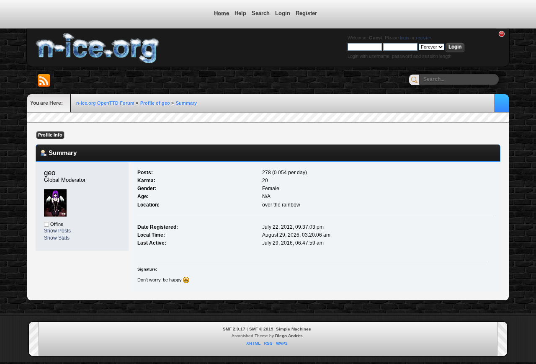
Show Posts (57, 231)
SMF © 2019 (261, 329)
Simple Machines (293, 329)
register (423, 37)
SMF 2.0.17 (234, 329)
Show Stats (57, 238)
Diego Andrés (289, 335)
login (404, 37)
